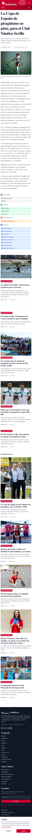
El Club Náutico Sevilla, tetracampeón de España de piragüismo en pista (15, 435)
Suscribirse (16, 801)
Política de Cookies (6, 776)
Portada (3, 736)
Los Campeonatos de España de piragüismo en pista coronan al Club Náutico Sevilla (14, 363)
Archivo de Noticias (6, 759)
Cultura (3, 755)
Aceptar (23, 831)
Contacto (3, 783)
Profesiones (4, 757)
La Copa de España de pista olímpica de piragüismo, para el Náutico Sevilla (16, 505)
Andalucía (4, 743)
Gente (3, 745)
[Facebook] (2, 728)
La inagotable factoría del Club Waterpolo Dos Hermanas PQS (12, 686)
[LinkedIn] (11, 728)
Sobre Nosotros (5, 769)
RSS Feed (3, 762)
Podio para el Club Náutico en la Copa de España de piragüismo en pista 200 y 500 (15, 412)
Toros (2, 750)
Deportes (3, 748)
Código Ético (4, 772)
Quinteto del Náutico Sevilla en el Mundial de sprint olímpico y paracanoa (16, 550)
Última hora (4, 738)
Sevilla (3, 741)
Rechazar (8, 831)
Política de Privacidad (7, 774)
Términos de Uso (6, 779)
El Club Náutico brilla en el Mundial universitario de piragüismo (14, 594)
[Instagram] (8, 728)
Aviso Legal (4, 781)
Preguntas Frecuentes (7, 812)
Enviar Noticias (5, 815)
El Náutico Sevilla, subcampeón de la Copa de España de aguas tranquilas (14, 317)
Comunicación (5, 752)
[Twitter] (5, 728)
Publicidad (4, 810)
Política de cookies (6, 827)
